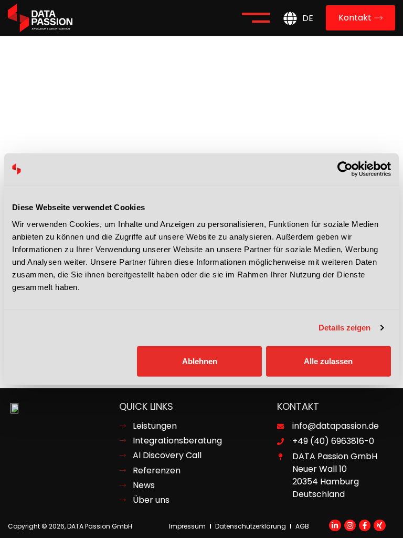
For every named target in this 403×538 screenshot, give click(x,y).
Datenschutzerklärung (250, 526)
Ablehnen (199, 360)
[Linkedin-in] (335, 525)
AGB (302, 526)
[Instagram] (350, 525)
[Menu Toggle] (256, 18)
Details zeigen (344, 327)
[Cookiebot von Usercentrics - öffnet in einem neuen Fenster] (345, 169)
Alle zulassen (328, 360)
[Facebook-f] (364, 525)
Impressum (187, 526)
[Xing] (379, 525)
